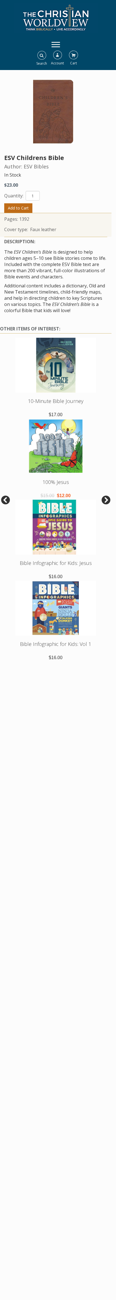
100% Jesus (56, 482)
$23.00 (11, 185)
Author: (14, 166)
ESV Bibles (36, 166)
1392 (24, 219)
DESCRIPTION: (19, 241)
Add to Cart (18, 208)
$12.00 (64, 495)
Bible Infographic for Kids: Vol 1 (55, 644)
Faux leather (43, 229)
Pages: (11, 219)
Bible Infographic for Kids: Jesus (56, 563)
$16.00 (56, 576)
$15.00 (47, 495)
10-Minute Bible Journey (55, 401)
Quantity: (14, 196)
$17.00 (56, 414)
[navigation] (56, 44)
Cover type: (16, 229)
